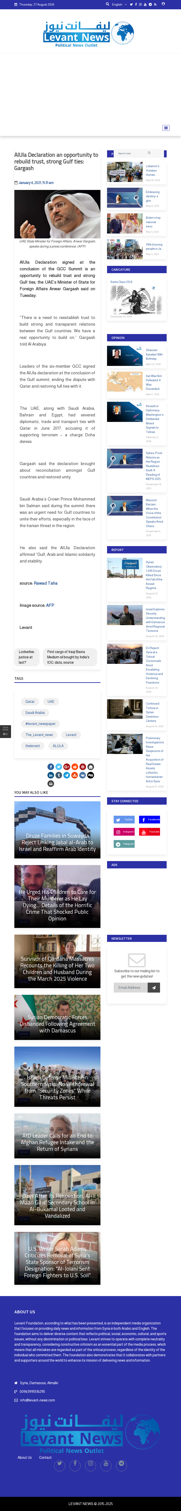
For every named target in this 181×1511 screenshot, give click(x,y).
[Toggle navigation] (164, 128)
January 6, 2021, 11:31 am (36, 183)
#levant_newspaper (40, 724)
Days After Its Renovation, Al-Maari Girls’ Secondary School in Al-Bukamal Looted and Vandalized (57, 1205)
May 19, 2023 (153, 180)
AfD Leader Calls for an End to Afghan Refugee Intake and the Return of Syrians (57, 1142)
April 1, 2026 (152, 394)
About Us (25, 1457)
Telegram (128, 843)
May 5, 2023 (152, 231)
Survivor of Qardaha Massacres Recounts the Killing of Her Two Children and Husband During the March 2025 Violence (57, 968)
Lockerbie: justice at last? (27, 657)
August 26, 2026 (155, 636)
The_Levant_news (39, 735)
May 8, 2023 (152, 205)
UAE (51, 701)
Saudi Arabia (35, 713)
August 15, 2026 (154, 726)
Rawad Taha (46, 583)
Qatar (30, 701)
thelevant (32, 746)
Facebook (154, 819)
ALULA (58, 746)
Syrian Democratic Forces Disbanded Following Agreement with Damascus (57, 1024)
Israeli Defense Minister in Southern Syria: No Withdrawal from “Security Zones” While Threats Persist (57, 1087)
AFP (50, 605)
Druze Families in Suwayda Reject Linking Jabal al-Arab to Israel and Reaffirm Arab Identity (57, 842)
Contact (45, 1457)
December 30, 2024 (121, 316)
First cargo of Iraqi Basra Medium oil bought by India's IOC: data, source (68, 657)
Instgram (128, 831)
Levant (71, 735)
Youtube (154, 831)
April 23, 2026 (153, 364)
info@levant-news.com (37, 1400)
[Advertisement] (90, 89)
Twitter (128, 819)
